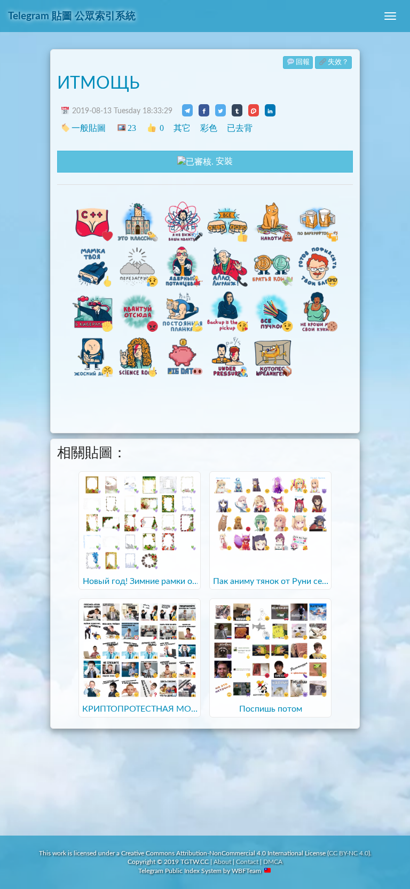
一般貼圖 (89, 127)
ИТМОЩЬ (98, 83)
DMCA (272, 862)
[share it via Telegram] (187, 110)
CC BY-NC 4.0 (348, 853)
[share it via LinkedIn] (270, 110)
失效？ (338, 62)
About (222, 862)
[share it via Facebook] (204, 110)
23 (132, 127)
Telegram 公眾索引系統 (72, 16)
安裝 (223, 161)
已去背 (240, 127)
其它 (182, 127)
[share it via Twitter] (220, 110)
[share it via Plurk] (253, 110)
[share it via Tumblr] (237, 110)
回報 (303, 62)
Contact (247, 862)
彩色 (208, 127)
